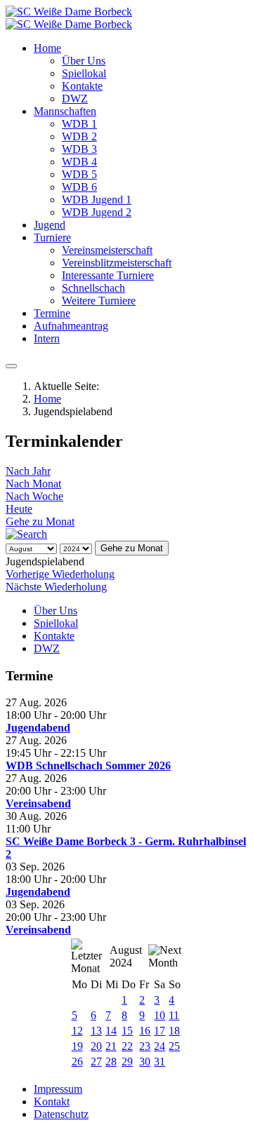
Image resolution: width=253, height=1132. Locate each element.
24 (159, 1046)
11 (174, 1015)
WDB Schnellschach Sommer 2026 (88, 765)
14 (111, 1031)
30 (144, 1061)
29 (127, 1061)
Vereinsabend (38, 803)
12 (77, 1031)
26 (77, 1061)
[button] (47, 48)
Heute (19, 509)
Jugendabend (38, 728)
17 (159, 1031)
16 (144, 1031)
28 (111, 1061)
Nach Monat (33, 484)
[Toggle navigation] (11, 366)
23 (144, 1046)
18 (174, 1031)
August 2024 (126, 956)
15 (127, 1031)
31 (159, 1061)
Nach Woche (34, 496)
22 (127, 1046)
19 (77, 1046)
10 (159, 1015)
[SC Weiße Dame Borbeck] (69, 18)
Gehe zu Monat (40, 521)
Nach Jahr (28, 471)
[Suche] (26, 534)
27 (96, 1061)
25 (174, 1046)
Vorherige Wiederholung (60, 574)
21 (111, 1046)
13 (96, 1031)
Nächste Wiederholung (56, 587)
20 (96, 1046)
